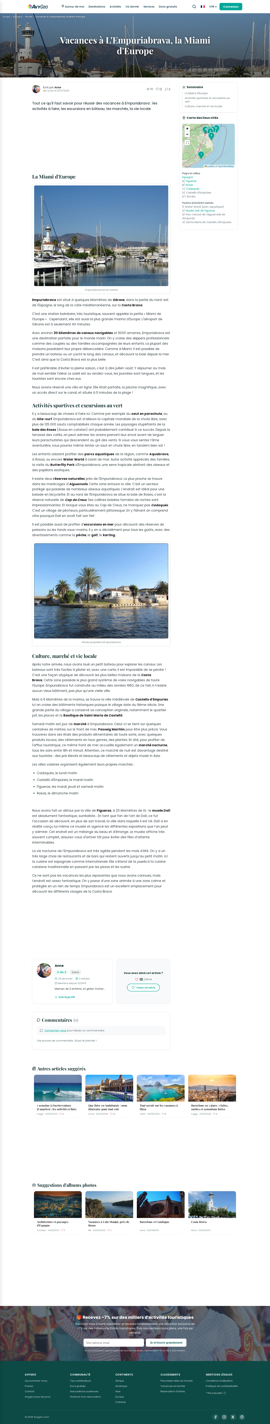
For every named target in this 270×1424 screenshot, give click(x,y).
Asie (117, 1391)
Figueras (191, 181)
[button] (201, 155)
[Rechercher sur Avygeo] (194, 6)
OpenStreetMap (226, 166)
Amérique (121, 1386)
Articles (29, 16)
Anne (57, 87)
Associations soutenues (84, 1391)
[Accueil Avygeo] (38, 7)
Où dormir (132, 6)
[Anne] (36, 89)
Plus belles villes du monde (177, 1381)
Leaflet (210, 166)
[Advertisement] (101, 142)
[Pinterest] (242, 1417)
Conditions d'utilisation (219, 1381)
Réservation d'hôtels (173, 1391)
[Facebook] (215, 1417)
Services (148, 6)
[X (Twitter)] (233, 1417)
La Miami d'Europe (196, 93)
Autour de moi (74, 6)
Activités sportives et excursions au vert (207, 99)
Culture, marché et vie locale (203, 106)
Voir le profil (66, 997)
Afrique (119, 1381)
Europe (6, 16)
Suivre (75, 972)
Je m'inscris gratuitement (166, 1342)
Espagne (17, 16)
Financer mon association (85, 1396)
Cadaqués (192, 189)
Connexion (231, 7)
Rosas (189, 185)
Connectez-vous (55, 1030)
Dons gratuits (168, 6)
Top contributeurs (80, 1381)
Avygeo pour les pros (37, 1396)
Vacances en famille (173, 1386)
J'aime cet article (145, 987)
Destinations (97, 6)
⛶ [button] (187, 142)
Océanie (120, 1402)
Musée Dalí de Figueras (200, 210)
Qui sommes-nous (36, 1381)
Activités (115, 6)
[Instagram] (224, 1417)
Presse (29, 1386)
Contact (29, 1391)
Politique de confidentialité (222, 1386)
